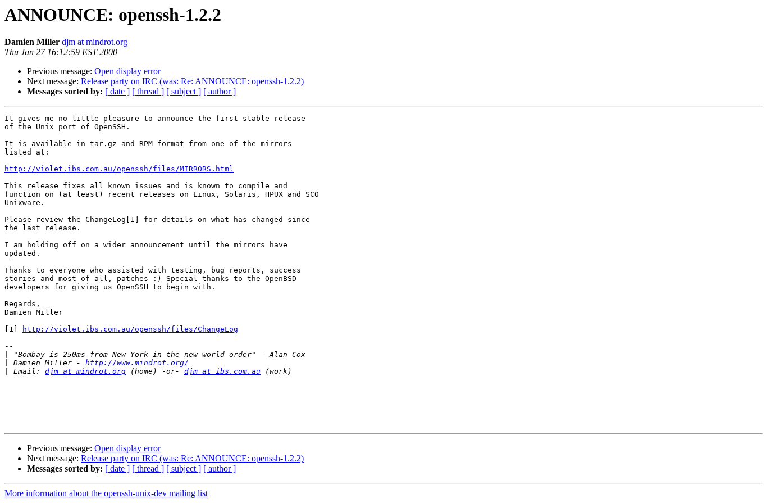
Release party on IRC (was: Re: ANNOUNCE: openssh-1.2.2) (192, 81)
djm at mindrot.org (94, 42)
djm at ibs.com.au (222, 371)
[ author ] (219, 91)
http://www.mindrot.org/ (137, 363)
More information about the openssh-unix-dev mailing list (106, 493)
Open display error (127, 71)
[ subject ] (183, 91)
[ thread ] (148, 91)
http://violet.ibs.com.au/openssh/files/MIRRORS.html (119, 169)
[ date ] (117, 91)
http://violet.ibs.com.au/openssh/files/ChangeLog (130, 329)
